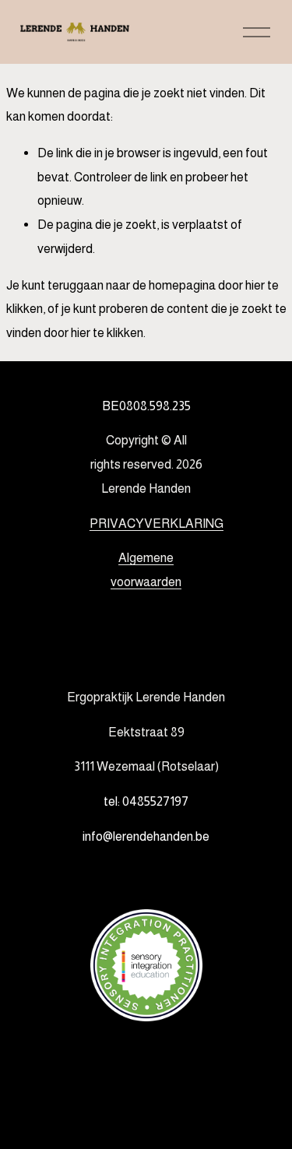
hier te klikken (107, 332)
